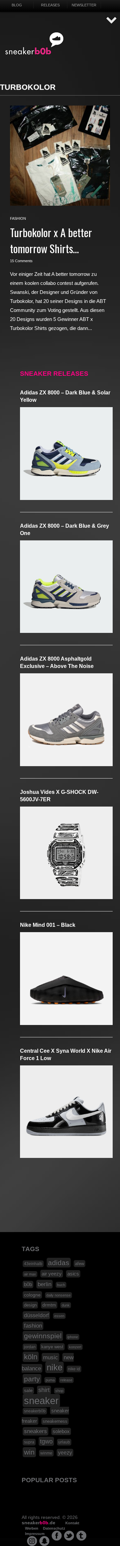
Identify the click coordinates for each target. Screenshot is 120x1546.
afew (79, 1263)
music (50, 1357)
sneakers (35, 1431)
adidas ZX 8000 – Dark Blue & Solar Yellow (65, 396)
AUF (111, 20)
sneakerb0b (35, 1411)
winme (46, 1453)
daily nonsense (58, 1295)
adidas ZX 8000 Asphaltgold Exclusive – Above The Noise (57, 662)
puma (50, 1380)
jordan (30, 1347)
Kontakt (72, 1523)
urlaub (64, 1442)
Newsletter (84, 5)
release (66, 1380)
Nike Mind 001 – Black (47, 925)
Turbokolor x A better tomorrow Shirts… (51, 240)
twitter (69, 1536)
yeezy (65, 1452)
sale (28, 1390)
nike (54, 1367)
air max (30, 1274)
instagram (32, 1541)
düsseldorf (36, 1315)
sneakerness (55, 1421)
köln (30, 1357)
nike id (74, 1369)
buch (61, 1285)
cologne (32, 1295)
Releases (50, 5)
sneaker (41, 1400)
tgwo (46, 1441)
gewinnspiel (43, 1336)
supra (29, 1442)
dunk (66, 1305)
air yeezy (52, 1273)
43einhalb (33, 1263)
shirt (44, 1390)
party (32, 1379)
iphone (72, 1337)
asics (73, 1273)
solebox (61, 1431)
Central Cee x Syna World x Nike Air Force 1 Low (65, 1054)
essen (59, 1316)
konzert (75, 1347)
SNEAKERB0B (34, 43)
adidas (58, 1262)
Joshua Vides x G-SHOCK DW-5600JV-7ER (59, 795)
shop (59, 1391)
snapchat (44, 1541)
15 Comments (21, 261)
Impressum (35, 1534)
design (30, 1305)
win (29, 1452)
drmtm (49, 1305)
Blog (17, 5)
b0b (28, 1284)
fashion (18, 218)
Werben (31, 1528)
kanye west (52, 1346)
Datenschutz (54, 1528)
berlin (44, 1284)
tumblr (81, 1536)
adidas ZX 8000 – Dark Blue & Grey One (64, 529)
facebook (57, 1536)
